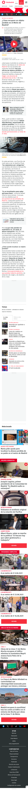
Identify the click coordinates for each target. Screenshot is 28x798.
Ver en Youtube (24, 726)
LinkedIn (21, 14)
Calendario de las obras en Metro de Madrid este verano (6, 220)
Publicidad (14, 761)
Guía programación (14, 743)
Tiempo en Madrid (14, 329)
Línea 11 (3, 646)
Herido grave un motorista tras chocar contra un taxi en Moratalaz (5, 353)
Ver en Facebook (3, 726)
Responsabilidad (14, 754)
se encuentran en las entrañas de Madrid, (12, 199)
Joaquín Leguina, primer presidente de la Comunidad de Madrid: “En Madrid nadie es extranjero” (14, 470)
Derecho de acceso (14, 764)
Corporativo (14, 749)
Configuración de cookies (14, 785)
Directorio (14, 759)
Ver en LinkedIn (20, 726)
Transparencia (14, 756)
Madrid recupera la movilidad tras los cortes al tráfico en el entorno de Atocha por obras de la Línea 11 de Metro (14, 696)
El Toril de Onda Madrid (16, 366)
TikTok (16, 14)
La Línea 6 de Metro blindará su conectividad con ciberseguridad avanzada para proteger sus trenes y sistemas (14, 668)
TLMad (11, 6)
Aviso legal (14, 780)
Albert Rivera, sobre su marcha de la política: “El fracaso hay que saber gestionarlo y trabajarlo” (14, 522)
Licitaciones (14, 769)
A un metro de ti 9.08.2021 (14, 562)
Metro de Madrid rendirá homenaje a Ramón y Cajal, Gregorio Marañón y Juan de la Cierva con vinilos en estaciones (6, 109)
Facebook (2, 14)
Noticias (4, 6)
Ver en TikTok (16, 726)
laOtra (14, 741)
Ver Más (14, 545)
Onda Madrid (18, 6)
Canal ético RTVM (14, 772)
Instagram (11, 14)
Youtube (25, 14)
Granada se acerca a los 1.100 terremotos (5, 361)
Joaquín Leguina (6, 479)
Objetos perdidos (7, 311)
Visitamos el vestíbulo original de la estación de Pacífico (14, 498)
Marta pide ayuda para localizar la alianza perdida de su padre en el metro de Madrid (14, 437)
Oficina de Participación (14, 774)
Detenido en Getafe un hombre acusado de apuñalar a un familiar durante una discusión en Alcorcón (5, 325)
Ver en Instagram (11, 726)
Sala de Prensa (14, 751)
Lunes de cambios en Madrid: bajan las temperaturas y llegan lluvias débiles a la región (5, 332)
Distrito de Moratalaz (15, 351)
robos (11, 339)
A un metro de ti (6, 571)
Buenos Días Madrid (7, 446)
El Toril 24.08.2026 (5, 368)
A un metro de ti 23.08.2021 (14, 583)
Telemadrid (14, 735)
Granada (11, 359)
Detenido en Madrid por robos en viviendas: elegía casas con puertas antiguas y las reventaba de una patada (5, 341)
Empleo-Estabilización (14, 767)
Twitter (7, 14)
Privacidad (14, 777)
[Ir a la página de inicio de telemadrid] (8, 2)
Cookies (14, 782)
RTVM (14, 731)
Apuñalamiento (13, 322)
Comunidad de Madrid (18, 309)
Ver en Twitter (7, 726)
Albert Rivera (5, 531)
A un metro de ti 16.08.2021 (14, 604)
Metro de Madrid (7, 18)
